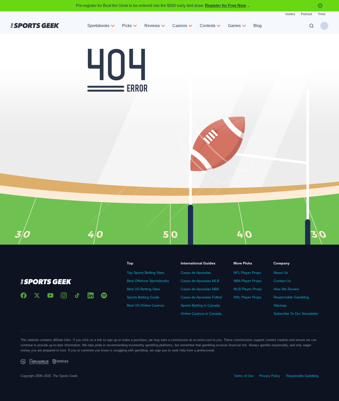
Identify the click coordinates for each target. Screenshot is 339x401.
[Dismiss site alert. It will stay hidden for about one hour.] (320, 5)
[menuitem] (101, 26)
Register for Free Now (225, 5)
